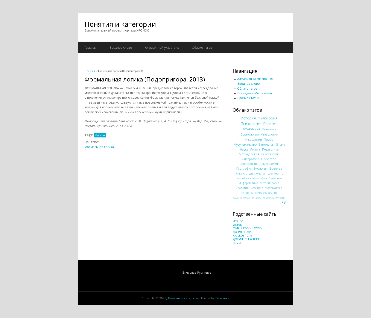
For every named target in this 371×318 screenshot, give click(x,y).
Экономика (251, 129)
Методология (249, 154)
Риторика (247, 192)
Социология (249, 134)
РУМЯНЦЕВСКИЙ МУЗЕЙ (248, 228)
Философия (268, 118)
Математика (273, 188)
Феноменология (274, 197)
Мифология (269, 134)
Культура (240, 173)
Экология (261, 168)
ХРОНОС (238, 221)
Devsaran (222, 298)
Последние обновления (254, 93)
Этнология (266, 144)
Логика (100, 135)
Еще (283, 202)
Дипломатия (257, 173)
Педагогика (270, 149)
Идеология (253, 139)
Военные (275, 168)
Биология (275, 178)
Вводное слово (120, 47)
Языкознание (270, 154)
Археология (249, 164)
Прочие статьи (248, 98)
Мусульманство (245, 144)
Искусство (268, 159)
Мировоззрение (266, 192)
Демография (268, 164)
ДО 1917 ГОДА (242, 232)
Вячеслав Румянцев (196, 272)
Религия (270, 123)
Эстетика (256, 188)
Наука (244, 149)
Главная (91, 47)
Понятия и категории (120, 24)
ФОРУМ (237, 225)
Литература (250, 159)
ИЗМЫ (237, 243)
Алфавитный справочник (255, 79)
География (244, 168)
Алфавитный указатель (162, 47)
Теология (242, 188)
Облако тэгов (202, 47)
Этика (280, 144)
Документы (276, 173)
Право (268, 139)
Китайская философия (252, 178)
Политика (269, 129)
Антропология (269, 183)
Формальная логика (99, 147)
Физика (256, 197)
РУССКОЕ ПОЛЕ (242, 235)
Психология (251, 123)
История (248, 118)
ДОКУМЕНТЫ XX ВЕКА (246, 239)
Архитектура (241, 197)
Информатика (248, 183)
